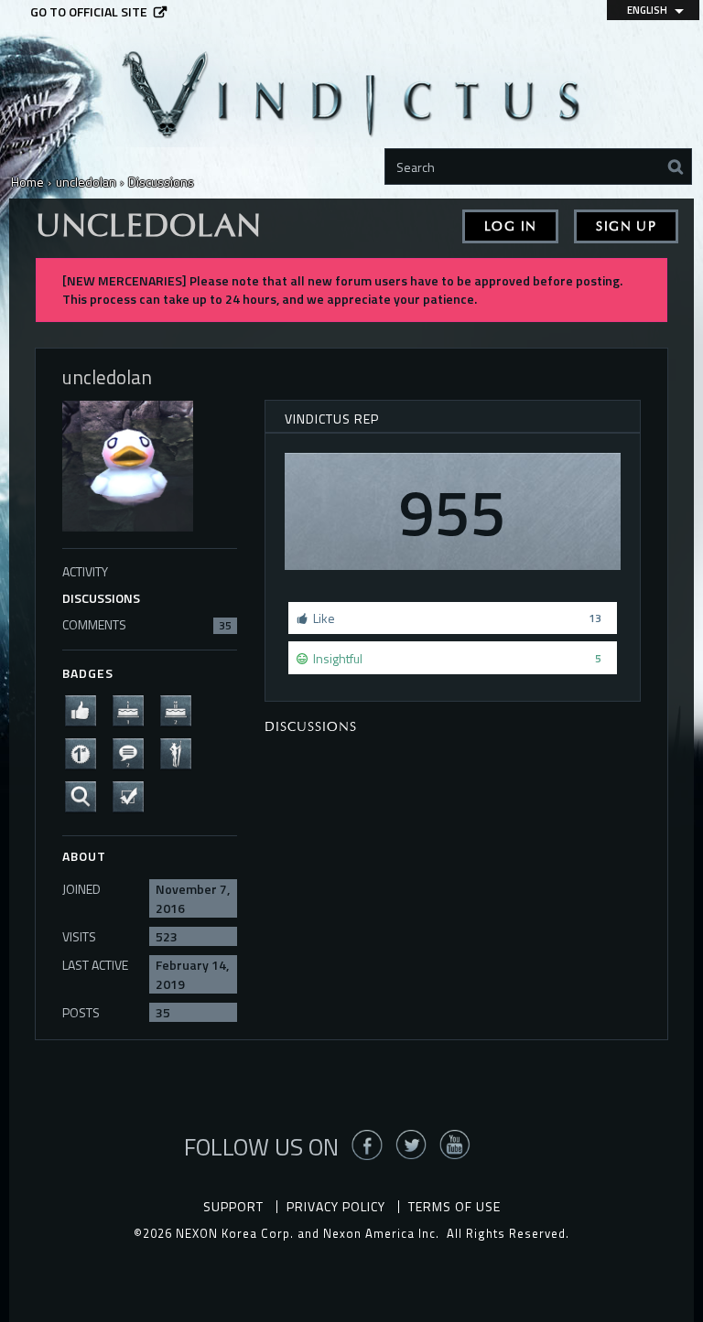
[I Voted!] (133, 794)
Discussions (101, 597)
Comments (147, 624)
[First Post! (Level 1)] (86, 751)
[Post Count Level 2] (133, 751)
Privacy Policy (336, 1206)
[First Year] (133, 708)
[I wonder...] (86, 794)
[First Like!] (86, 708)
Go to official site (88, 12)
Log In (510, 226)
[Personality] (181, 751)
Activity (85, 571)
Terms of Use (454, 1206)
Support (233, 1206)
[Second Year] (181, 708)
